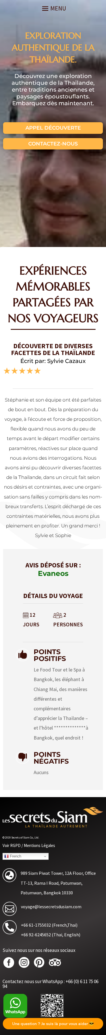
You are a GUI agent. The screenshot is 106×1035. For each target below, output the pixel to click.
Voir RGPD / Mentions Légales (29, 845)
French (15, 856)
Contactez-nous (53, 144)
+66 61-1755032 (36, 925)
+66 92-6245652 (36, 934)
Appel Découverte (53, 128)
